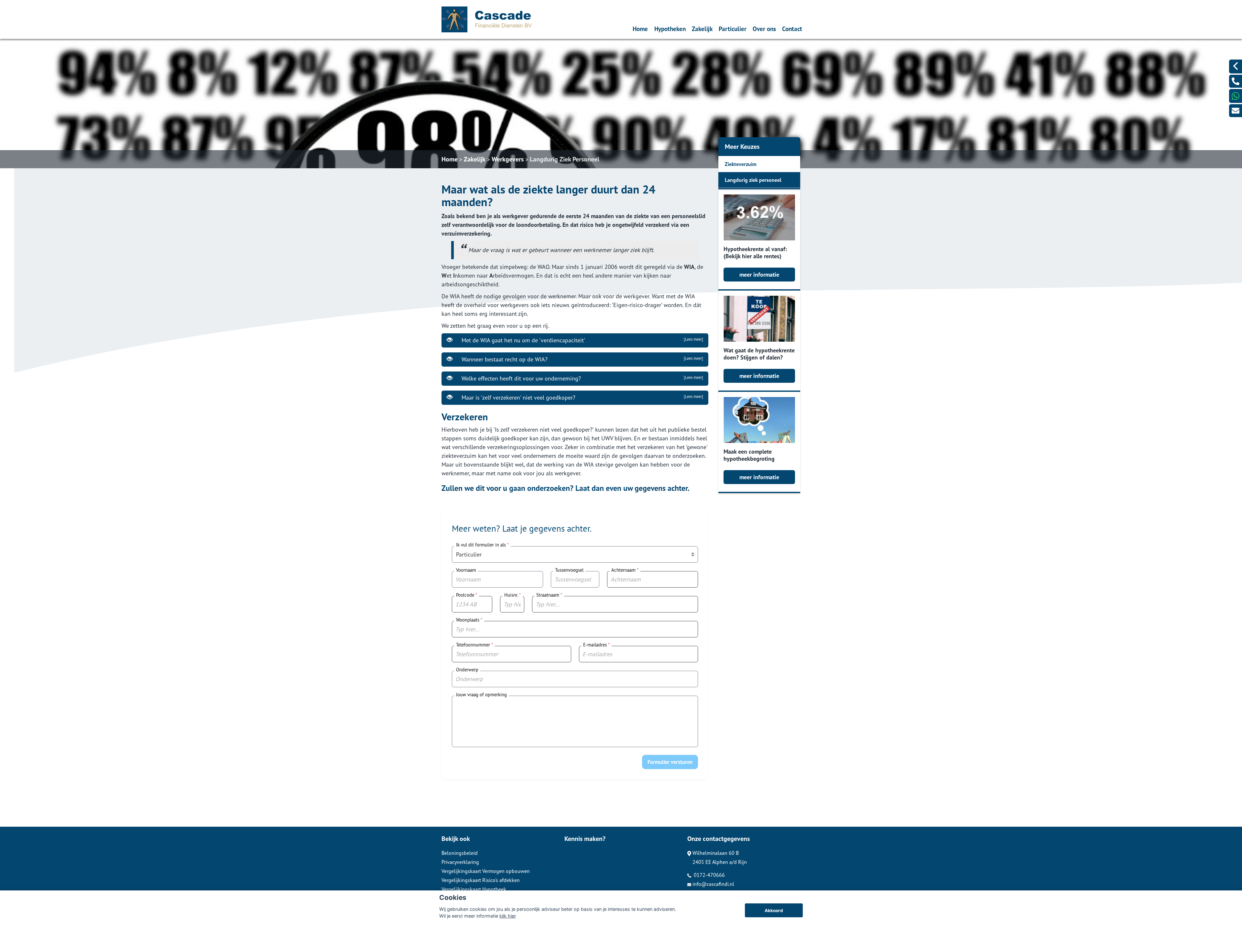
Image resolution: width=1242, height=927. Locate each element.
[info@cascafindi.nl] (1235, 110)
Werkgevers (508, 159)
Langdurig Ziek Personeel (564, 159)
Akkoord (774, 910)
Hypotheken (670, 29)
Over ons (764, 29)
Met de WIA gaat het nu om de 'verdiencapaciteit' (580, 340)
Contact (792, 29)
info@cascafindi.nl (713, 884)
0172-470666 (708, 875)
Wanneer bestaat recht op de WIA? (580, 359)
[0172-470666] (1235, 81)
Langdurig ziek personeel (753, 180)
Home (640, 29)
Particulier (732, 29)
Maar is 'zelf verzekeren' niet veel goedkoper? (580, 397)
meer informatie (759, 274)
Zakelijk (702, 29)
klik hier (507, 916)
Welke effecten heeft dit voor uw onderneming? (580, 378)
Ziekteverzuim (741, 164)
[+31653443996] (1235, 96)
